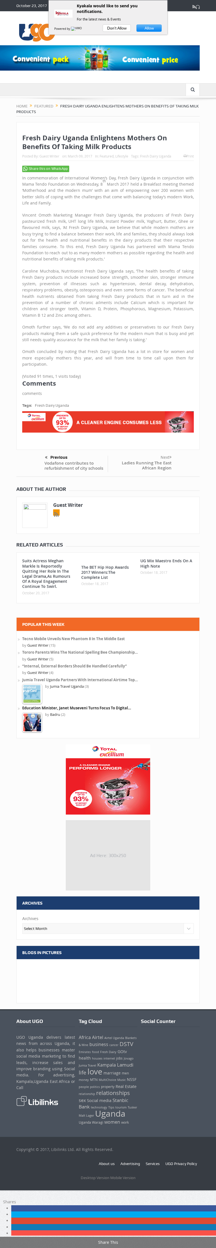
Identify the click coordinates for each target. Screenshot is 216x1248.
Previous (59, 457)
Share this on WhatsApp (48, 169)
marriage (112, 1073)
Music (121, 1080)
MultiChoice (107, 1080)
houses (97, 1058)
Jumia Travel (87, 1065)
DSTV (126, 1044)
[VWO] (77, 29)
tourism (121, 1107)
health (85, 1058)
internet (109, 1058)
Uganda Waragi (91, 1122)
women (112, 1122)
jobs (119, 1058)
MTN (94, 1079)
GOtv (122, 1051)
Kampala (106, 1065)
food (95, 1052)
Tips (111, 1107)
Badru (55, 714)
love (94, 1071)
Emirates (85, 1052)
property (107, 1087)
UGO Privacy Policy (181, 1163)
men (125, 1073)
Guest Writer (49, 156)
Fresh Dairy (108, 1052)
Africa (85, 1037)
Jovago (129, 1058)
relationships (113, 1093)
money (84, 1080)
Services (153, 1163)
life (82, 1072)
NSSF (131, 1079)
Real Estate (126, 1086)
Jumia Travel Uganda (67, 686)
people (84, 1087)
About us (107, 1163)
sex (82, 1100)
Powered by (62, 29)
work (125, 1122)
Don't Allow (117, 28)
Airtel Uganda (114, 1038)
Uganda (110, 1113)
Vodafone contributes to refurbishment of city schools (73, 465)
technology (99, 1107)
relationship (87, 1094)
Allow (149, 28)
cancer (113, 1045)
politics (95, 1087)
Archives (30, 918)
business (98, 1044)
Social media (99, 1100)
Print (190, 156)
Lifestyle (121, 156)
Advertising (130, 1163)
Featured (107, 156)
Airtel (97, 1037)
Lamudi (125, 1065)
